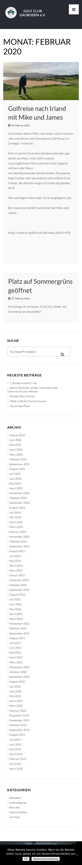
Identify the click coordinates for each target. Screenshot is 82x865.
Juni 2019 (15, 744)
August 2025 (17, 469)
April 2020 (16, 701)
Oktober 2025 (18, 459)
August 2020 (17, 681)
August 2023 (17, 551)
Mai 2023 (15, 560)
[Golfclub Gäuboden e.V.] (27, 9)
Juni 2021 (15, 647)
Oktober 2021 (18, 628)
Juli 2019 (15, 739)
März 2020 (16, 705)
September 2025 (19, 464)
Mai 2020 (15, 696)
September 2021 (19, 633)
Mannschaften (18, 812)
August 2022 (17, 594)
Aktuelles (15, 797)
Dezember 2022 (19, 580)
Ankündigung (17, 802)
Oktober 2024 (18, 498)
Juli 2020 (15, 686)
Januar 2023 (17, 575)
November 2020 (19, 667)
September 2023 (19, 546)
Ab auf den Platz (20, 406)
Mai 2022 (15, 609)
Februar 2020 (17, 710)
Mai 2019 (15, 749)
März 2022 (16, 618)
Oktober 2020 (18, 672)
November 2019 (19, 720)
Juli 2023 (15, 556)
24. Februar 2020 (20, 125)
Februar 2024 (17, 532)
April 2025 (16, 488)
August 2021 (17, 638)
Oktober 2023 (18, 541)
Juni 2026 (15, 440)
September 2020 (19, 676)
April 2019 (16, 754)
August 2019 (17, 734)
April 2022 (16, 614)
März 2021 (16, 662)
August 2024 (17, 507)
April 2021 (16, 657)
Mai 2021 (15, 652)
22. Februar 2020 (20, 298)
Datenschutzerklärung (41, 843)
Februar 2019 (17, 758)
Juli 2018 (15, 763)
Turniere (14, 817)
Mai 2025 (15, 483)
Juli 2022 (15, 599)
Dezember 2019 (19, 715)
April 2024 (16, 522)
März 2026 (16, 454)
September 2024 (19, 502)
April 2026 (16, 449)
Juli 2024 (15, 512)
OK (26, 858)
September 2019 (19, 730)
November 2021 (19, 623)
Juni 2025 (15, 478)
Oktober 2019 (18, 725)
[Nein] (77, 855)
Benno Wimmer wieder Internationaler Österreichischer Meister (32, 389)
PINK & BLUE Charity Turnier (28, 401)
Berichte (14, 807)
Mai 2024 (15, 517)
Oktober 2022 (18, 585)
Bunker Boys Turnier (22, 396)
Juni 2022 (15, 604)
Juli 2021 (15, 643)
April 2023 (16, 565)
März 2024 (16, 527)
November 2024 (19, 493)
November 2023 (19, 536)
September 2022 (19, 589)
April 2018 (16, 768)
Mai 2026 (15, 444)
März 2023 (16, 570)
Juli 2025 (15, 473)
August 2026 (17, 435)
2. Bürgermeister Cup (23, 383)
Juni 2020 (15, 691)
